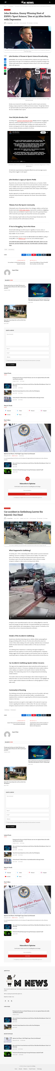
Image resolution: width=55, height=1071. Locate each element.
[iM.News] (27, 2)
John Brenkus (11, 249)
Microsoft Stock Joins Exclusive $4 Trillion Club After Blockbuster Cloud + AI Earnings (39, 299)
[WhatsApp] (5, 71)
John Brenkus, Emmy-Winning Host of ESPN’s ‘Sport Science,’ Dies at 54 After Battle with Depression (39, 724)
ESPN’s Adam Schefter (24, 210)
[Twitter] (5, 62)
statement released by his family (24, 120)
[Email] (5, 73)
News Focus (15, 455)
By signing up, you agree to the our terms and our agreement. (28, 497)
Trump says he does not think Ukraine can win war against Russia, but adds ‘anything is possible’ (15, 287)
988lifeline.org (21, 238)
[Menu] (5, 2)
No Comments (23, 23)
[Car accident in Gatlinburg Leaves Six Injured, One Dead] (27, 533)
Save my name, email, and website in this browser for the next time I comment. (23, 360)
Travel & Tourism (32, 1068)
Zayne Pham (10, 23)
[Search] (49, 2)
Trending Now (7, 9)
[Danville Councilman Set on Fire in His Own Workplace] (15, 311)
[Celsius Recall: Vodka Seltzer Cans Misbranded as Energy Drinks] (7, 399)
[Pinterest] (5, 68)
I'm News (33, 1066)
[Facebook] (5, 59)
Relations (25, 1068)
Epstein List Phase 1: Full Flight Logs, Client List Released (19, 453)
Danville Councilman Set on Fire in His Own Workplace (15, 320)
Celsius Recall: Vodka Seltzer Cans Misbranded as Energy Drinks (28, 397)
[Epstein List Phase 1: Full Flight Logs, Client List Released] (27, 438)
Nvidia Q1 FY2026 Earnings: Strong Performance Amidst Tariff (28, 469)
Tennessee (13, 709)
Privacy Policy (35, 497)
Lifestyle (20, 1068)
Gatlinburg (7, 709)
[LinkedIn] (5, 65)
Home (16, 1068)
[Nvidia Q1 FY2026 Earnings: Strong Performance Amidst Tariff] (7, 471)
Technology (39, 1068)
